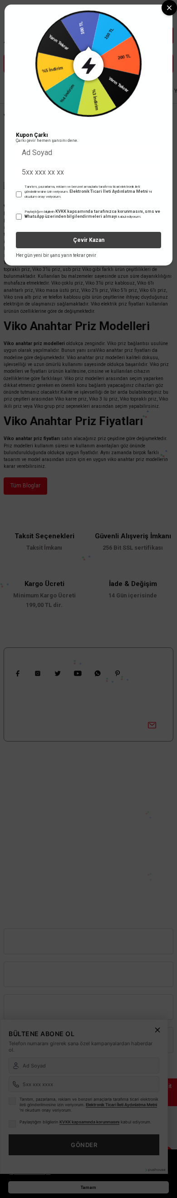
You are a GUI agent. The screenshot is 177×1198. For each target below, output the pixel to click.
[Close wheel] (169, 7)
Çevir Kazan (88, 240)
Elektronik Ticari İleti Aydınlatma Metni (108, 191)
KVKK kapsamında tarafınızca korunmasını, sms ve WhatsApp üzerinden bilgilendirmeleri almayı (92, 214)
